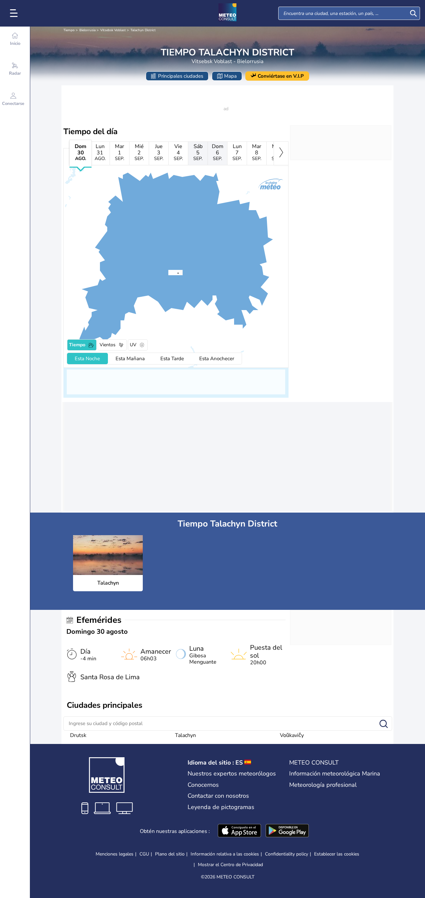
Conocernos (203, 785)
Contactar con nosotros (218, 796)
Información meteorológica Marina (334, 773)
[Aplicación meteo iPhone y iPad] (239, 831)
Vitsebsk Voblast (113, 30)
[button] (168, 272)
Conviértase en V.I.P (281, 76)
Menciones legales (114, 854)
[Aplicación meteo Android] (287, 831)
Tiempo (69, 30)
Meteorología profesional (323, 785)
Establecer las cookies (336, 854)
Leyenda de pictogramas (221, 807)
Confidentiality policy (286, 854)
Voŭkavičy (292, 735)
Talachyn (185, 735)
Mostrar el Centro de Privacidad (230, 864)
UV (133, 345)
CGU (144, 854)
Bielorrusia (87, 30)
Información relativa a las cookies (225, 854)
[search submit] (413, 13)
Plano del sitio (170, 854)
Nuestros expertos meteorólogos (232, 773)
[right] (281, 153)
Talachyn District (143, 30)
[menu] (15, 13)
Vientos (108, 345)
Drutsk (78, 735)
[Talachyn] (168, 272)
